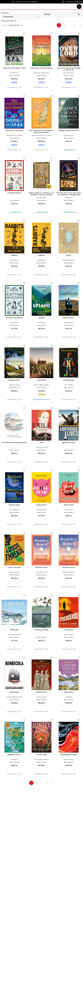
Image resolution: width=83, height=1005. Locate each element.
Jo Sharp (19, 135)
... (69, 25)
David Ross (14, 322)
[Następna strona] (79, 25)
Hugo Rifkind (14, 260)
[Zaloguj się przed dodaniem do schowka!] (24, 33)
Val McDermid (11, 135)
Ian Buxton (14, 759)
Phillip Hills (68, 198)
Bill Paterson (14, 73)
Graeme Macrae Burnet (14, 697)
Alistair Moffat (68, 322)
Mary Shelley (69, 385)
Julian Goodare (41, 697)
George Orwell (41, 510)
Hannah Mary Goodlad (41, 385)
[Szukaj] (79, 6)
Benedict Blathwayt (14, 634)
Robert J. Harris (69, 634)
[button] (21, 16)
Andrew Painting (14, 385)
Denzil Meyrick (14, 510)
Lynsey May (69, 510)
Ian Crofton (41, 322)
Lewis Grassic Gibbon (41, 759)
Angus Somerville (38, 135)
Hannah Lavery (69, 759)
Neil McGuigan (41, 198)
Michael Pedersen (68, 260)
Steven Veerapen (68, 73)
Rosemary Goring (41, 447)
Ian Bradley (68, 697)
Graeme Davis (68, 135)
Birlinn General (14, 76)
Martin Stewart (14, 572)
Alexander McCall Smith (41, 73)
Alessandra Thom (41, 572)
